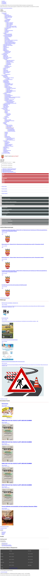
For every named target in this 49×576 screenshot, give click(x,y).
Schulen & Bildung (5, 58)
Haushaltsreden (8, 19)
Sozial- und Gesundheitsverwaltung (10, 41)
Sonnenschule (8, 62)
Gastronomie (5, 122)
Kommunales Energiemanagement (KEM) (10, 103)
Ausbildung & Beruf (7, 86)
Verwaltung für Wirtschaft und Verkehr (10, 43)
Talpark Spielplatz (7, 110)
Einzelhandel (6, 85)
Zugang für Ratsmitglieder (8, 34)
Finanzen (6, 18)
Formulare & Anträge (8, 27)
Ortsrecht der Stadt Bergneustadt (7, 35)
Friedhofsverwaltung (6, 47)
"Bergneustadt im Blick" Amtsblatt (7, 45)
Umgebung (4, 148)
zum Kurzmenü (4, 2)
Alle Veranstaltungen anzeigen (4, 526)
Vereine (4, 73)
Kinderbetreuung (5, 68)
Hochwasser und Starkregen (9, 100)
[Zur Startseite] (9, 158)
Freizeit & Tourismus (4, 108)
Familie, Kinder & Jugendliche (7, 57)
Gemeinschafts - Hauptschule (10, 60)
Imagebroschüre (5, 107)
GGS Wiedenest (8, 64)
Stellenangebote (7, 20)
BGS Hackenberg (5, 56)
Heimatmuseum (7, 141)
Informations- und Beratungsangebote (10, 97)
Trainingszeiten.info (7, 74)
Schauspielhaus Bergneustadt (10, 138)
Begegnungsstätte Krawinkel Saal (11, 90)
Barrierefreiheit (4, 531)
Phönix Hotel (8, 89)
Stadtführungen (5, 146)
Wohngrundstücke (5, 80)
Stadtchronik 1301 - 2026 (8, 17)
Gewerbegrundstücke (6, 81)
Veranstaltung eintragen (3, 528)
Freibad (6, 134)
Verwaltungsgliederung (8, 15)
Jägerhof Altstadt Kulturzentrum (10, 139)
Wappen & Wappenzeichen (8, 16)
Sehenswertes (5, 140)
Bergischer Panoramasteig (10, 128)
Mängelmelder (5, 49)
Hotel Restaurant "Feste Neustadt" (11, 88)
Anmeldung (8, 115)
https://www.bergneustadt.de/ (7, 545)
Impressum (3, 533)
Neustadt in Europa (7, 52)
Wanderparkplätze (8, 126)
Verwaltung (4, 13)
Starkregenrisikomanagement (10, 101)
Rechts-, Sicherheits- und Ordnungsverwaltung (11, 40)
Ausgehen (6, 116)
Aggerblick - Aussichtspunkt (8, 144)
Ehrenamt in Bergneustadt (6, 71)
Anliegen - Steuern (9, 25)
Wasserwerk (5, 46)
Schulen (6, 59)
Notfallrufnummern (5, 53)
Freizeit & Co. (5, 149)
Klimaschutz (5, 93)
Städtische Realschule (9, 61)
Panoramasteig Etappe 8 (11, 130)
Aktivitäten (4, 123)
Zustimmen (2, 10)
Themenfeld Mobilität (8, 96)
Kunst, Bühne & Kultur (8, 137)
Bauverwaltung (7, 38)
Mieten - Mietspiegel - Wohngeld (9, 77)
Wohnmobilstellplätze (6, 147)
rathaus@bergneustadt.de (6, 544)
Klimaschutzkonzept (7, 94)
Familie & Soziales (4, 54)
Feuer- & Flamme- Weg (9, 125)
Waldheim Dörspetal (9, 91)
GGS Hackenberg (8, 63)
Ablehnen (2, 9)
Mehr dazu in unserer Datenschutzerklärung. (6, 8)
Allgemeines (6, 37)
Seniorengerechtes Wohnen (9, 79)
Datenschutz (6, 32)
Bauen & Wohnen (5, 76)
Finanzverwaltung (7, 39)
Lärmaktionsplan (5, 105)
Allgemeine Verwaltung (8, 36)
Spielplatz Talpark (7, 136)
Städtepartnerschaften (8, 51)
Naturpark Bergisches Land (7, 150)
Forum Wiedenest (7, 67)
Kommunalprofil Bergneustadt (9, 83)
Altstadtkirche (7, 143)
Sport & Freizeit (5, 109)
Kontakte (6, 29)
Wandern (6, 124)
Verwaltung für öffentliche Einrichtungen (10, 42)
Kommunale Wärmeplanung (9, 95)
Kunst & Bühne (7, 117)
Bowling (6, 135)
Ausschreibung (8, 113)
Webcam (3, 534)
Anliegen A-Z (6, 21)
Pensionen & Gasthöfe (8, 119)
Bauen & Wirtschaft (4, 75)
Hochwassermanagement (9, 102)
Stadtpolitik (4, 33)
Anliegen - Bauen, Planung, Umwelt (11, 26)
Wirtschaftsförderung (6, 82)
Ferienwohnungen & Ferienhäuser (9, 120)
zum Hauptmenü (4, 1)
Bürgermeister (7, 14)
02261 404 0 (5, 543)
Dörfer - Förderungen (6, 106)
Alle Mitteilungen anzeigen (4, 398)
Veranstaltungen (5, 151)
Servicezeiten (7, 28)
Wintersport (6, 111)
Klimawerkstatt (7, 98)
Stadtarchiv (4, 48)
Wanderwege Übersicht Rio (10, 127)
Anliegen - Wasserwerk (9, 24)
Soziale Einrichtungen (6, 72)
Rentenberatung (5, 69)
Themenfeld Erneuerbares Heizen (9, 99)
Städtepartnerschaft (6, 50)
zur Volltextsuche (4, 3)
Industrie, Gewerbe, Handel (8, 84)
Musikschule (6, 65)
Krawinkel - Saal (5, 55)
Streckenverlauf (8, 114)
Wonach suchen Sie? (3, 162)
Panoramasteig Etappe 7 (11, 129)
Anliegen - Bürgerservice (9, 22)
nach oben (1, 529)
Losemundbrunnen (7, 142)
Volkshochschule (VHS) (8, 66)
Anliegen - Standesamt (9, 23)
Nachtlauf (6, 112)
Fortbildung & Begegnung (8, 87)
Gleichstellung (7, 31)
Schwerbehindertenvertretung (9, 30)
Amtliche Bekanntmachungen (7, 44)
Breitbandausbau (5, 104)
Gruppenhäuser (7, 121)
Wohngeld (7, 78)
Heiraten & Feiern (5, 70)
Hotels (6, 118)
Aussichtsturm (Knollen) (8, 145)
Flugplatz (6, 133)
